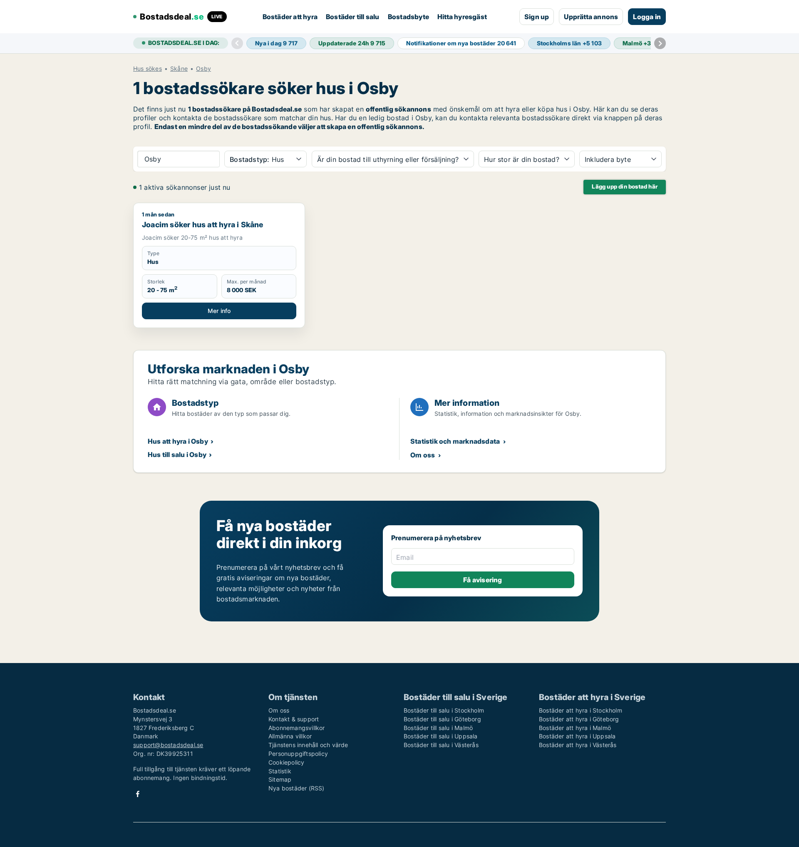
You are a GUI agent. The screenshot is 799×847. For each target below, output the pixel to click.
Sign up (536, 16)
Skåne (179, 68)
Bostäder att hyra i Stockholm (580, 710)
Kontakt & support (293, 719)
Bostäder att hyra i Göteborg (579, 719)
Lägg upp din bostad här (625, 186)
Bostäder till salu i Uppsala (441, 736)
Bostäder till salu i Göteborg (442, 719)
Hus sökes (147, 68)
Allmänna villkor (290, 736)
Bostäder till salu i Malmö (438, 727)
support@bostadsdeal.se (168, 744)
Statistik (279, 771)
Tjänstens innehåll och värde (308, 744)
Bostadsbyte (408, 16)
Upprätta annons (591, 16)
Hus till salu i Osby (177, 454)
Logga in (647, 16)
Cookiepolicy (286, 762)
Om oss (422, 455)
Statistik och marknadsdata (455, 441)
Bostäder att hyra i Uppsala (577, 736)
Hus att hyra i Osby (178, 441)
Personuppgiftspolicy (298, 753)
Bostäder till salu (353, 16)
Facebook (137, 794)
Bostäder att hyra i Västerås (578, 744)
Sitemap (279, 779)
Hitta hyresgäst (462, 16)
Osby (203, 68)
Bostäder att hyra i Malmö (575, 727)
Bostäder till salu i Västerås (441, 744)
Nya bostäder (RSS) (296, 788)
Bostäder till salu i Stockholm (444, 710)
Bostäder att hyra (290, 16)
